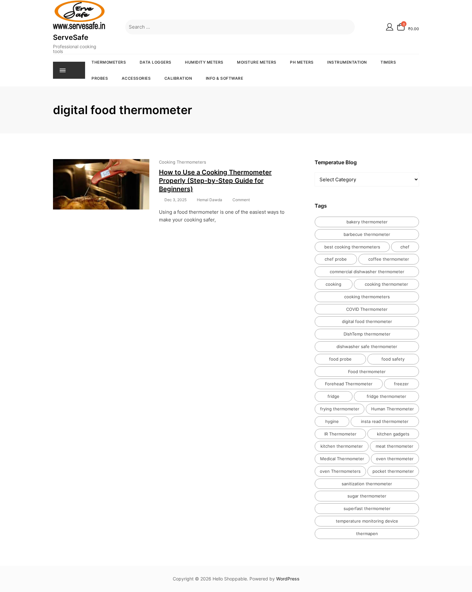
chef (404, 246)
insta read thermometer (384, 421)
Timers (388, 62)
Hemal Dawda (209, 199)
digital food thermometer (367, 321)
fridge (333, 396)
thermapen (367, 533)
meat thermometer (394, 446)
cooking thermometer (386, 284)
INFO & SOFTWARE (224, 78)
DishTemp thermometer (367, 333)
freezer (401, 383)
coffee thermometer (388, 259)
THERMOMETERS (109, 62)
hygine (332, 421)
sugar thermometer (366, 495)
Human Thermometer (392, 408)
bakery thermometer (367, 221)
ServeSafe (70, 37)
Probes (100, 78)
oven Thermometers (340, 471)
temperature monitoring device (367, 521)
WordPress (288, 578)
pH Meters (302, 62)
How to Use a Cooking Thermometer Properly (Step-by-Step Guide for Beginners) (215, 180)
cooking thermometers (367, 296)
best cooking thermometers (352, 246)
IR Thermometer (340, 433)
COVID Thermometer (367, 309)
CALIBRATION (178, 78)
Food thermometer (367, 371)
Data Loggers (155, 62)
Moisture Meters (256, 62)
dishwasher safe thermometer (367, 346)
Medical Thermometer (342, 458)
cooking (333, 284)
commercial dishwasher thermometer (367, 271)
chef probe (336, 259)
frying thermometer (339, 408)
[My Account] (390, 27)
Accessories (136, 78)
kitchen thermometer (341, 446)
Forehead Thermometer (348, 383)
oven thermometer (395, 458)
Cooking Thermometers (182, 162)
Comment (241, 200)
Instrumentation (347, 62)
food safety (393, 359)
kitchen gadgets (393, 433)
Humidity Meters (204, 62)
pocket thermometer (393, 471)
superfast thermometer (367, 508)
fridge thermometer (386, 396)
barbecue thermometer (367, 234)
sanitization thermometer (367, 483)
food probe (340, 359)
